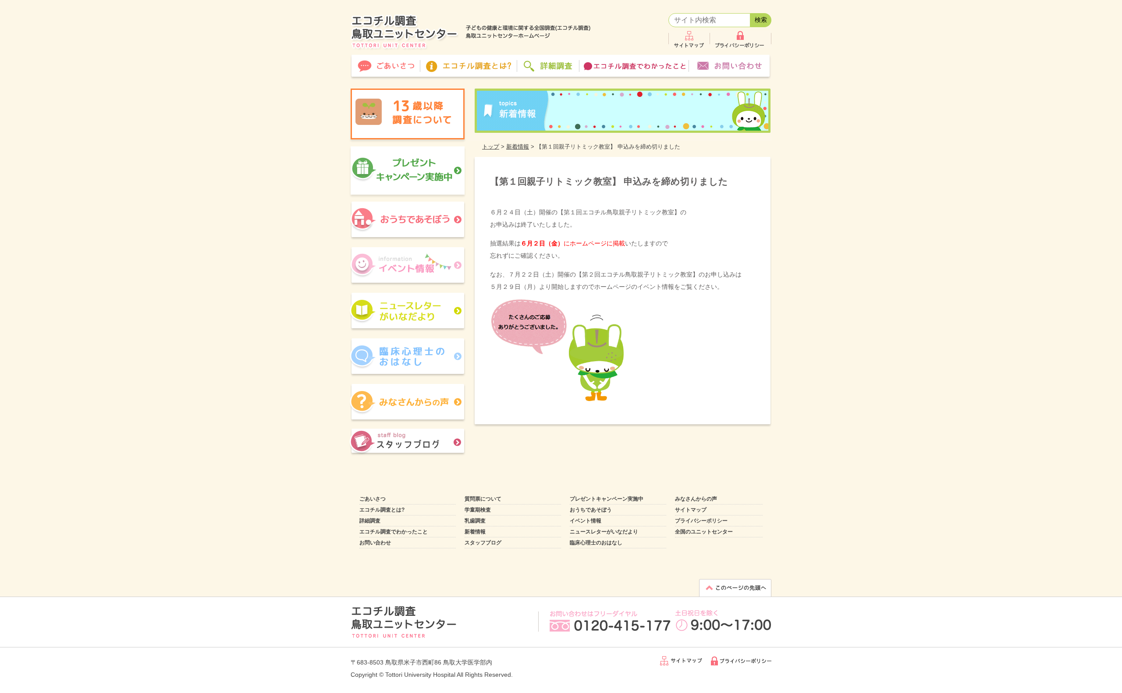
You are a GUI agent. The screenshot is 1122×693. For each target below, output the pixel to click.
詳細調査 (369, 521)
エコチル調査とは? (382, 510)
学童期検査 (478, 510)
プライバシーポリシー (701, 521)
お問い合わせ (375, 543)
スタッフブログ (483, 543)
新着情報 (517, 146)
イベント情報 (585, 521)
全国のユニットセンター (704, 532)
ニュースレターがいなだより (604, 532)
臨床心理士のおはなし (596, 543)
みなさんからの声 (696, 499)
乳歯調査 (475, 521)
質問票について (483, 499)
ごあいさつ (372, 499)
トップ (490, 146)
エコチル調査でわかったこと (393, 532)
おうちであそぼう (591, 510)
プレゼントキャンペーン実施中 (606, 499)
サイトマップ (691, 510)
